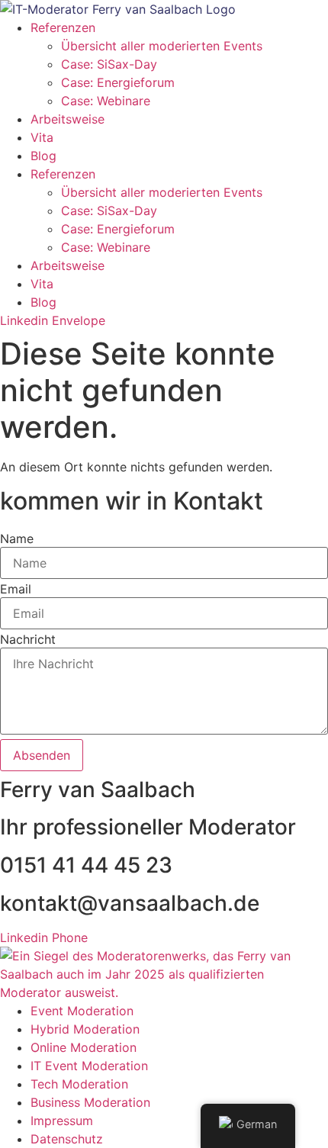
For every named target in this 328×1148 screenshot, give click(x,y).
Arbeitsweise (68, 119)
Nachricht (28, 639)
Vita (42, 137)
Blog (43, 155)
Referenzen (63, 27)
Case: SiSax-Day (109, 64)
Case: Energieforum (118, 82)
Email (15, 589)
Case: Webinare (105, 100)
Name (17, 538)
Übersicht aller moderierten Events (161, 45)
